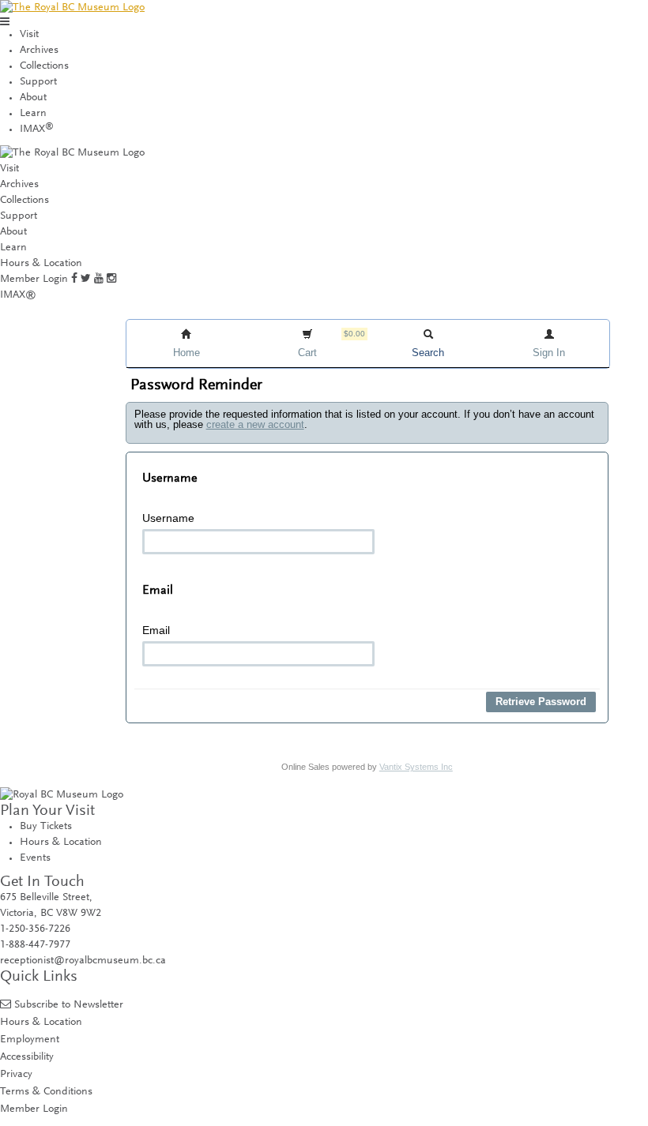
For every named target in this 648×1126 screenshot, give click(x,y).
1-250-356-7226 (35, 929)
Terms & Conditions (46, 1092)
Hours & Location (41, 263)
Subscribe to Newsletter (68, 1005)
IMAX (37, 129)
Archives (39, 50)
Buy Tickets (46, 826)
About (33, 97)
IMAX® (18, 295)
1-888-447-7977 (35, 945)
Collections (44, 66)
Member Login (34, 279)
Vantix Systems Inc (416, 766)
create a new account (255, 424)
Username (168, 518)
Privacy (16, 1074)
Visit (29, 34)
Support (38, 82)
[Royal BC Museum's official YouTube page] (99, 279)
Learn (33, 113)
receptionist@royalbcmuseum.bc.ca (83, 960)
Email (156, 630)
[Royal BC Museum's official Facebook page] (74, 279)
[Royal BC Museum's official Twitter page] (86, 279)
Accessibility (27, 1057)
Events (35, 858)
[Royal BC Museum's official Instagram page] (111, 279)
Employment (29, 1039)
